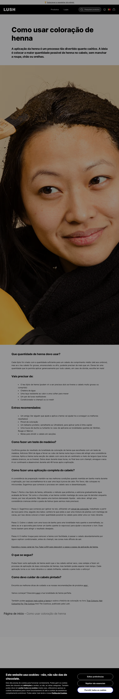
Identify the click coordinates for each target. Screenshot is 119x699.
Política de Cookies (59, 693)
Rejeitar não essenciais (95, 683)
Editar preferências (95, 676)
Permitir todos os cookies (95, 690)
